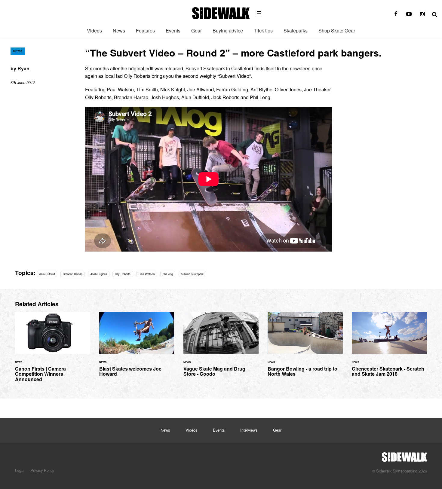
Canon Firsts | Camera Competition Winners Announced (52, 350)
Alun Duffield (47, 274)
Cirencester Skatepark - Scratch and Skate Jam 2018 (389, 348)
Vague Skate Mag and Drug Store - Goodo (221, 348)
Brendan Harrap (72, 274)
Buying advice (228, 30)
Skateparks (296, 30)
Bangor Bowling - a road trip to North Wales (305, 348)
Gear (196, 30)
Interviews (248, 430)
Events (173, 30)
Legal (19, 470)
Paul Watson (147, 274)
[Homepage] (404, 455)
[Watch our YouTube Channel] (409, 14)
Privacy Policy (42, 470)
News (119, 30)
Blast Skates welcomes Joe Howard (136, 348)
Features (145, 30)
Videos (94, 30)
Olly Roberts (122, 274)
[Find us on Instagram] (422, 14)
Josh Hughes (99, 274)
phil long (168, 274)
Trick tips (263, 30)
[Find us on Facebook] (395, 14)
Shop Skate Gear (336, 30)
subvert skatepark (192, 274)
